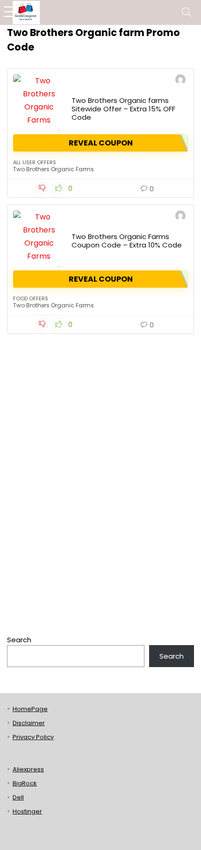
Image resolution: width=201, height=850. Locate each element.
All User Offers (34, 162)
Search (19, 640)
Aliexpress (28, 769)
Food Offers (30, 298)
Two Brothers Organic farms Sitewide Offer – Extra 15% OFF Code (123, 108)
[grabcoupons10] (180, 80)
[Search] (186, 12)
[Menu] (11, 12)
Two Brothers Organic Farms (53, 169)
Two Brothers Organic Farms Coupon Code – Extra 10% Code (127, 241)
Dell (18, 797)
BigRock (25, 783)
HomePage (30, 709)
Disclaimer (29, 723)
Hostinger (27, 811)
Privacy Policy (33, 737)
